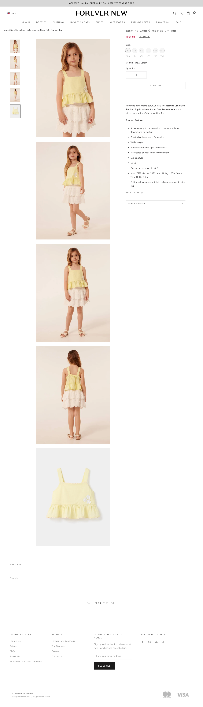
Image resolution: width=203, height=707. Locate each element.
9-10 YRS (155, 51)
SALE (178, 22)
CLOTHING (58, 22)
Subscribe (104, 666)
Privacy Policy (31, 697)
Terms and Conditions (44, 697)
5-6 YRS (141, 51)
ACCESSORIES (117, 22)
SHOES (99, 22)
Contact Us (15, 641)
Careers (55, 651)
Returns (13, 646)
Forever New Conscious (63, 641)
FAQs (12, 651)
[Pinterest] (142, 193)
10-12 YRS (162, 51)
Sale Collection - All (20, 30)
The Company (59, 646)
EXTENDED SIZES (140, 22)
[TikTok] (163, 642)
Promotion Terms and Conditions (26, 661)
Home (6, 30)
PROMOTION (163, 22)
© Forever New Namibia (22, 694)
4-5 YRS (134, 51)
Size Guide (15, 564)
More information (136, 203)
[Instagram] (149, 642)
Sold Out (155, 85)
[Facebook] (134, 193)
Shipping (14, 578)
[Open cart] (188, 13)
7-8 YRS (148, 51)
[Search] (174, 13)
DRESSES (41, 22)
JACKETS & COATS (80, 22)
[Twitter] (138, 193)
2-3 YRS (128, 51)
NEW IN (26, 22)
